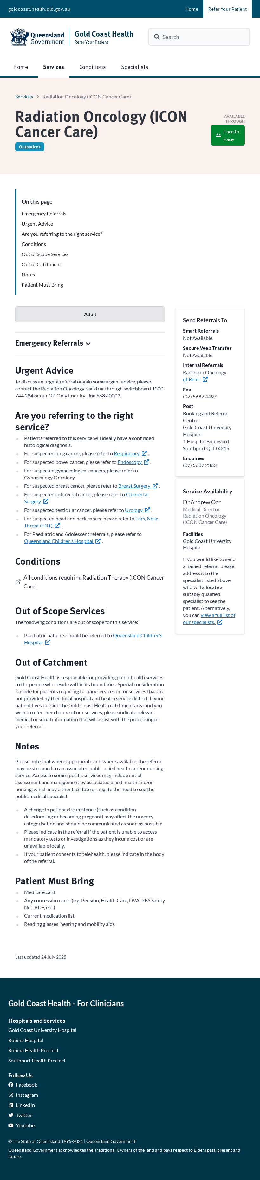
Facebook (26, 1085)
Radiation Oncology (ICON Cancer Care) (86, 96)
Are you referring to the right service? (62, 234)
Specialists (134, 66)
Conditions (92, 66)
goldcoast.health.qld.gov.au (39, 9)
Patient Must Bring (42, 284)
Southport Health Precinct (37, 1060)
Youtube (25, 1125)
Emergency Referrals (44, 213)
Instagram (27, 1095)
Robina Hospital (25, 1040)
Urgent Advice (37, 223)
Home (191, 9)
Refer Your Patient (227, 9)
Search (170, 36)
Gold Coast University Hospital (42, 1030)
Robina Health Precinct (33, 1050)
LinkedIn (25, 1105)
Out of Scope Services (45, 254)
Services (53, 66)
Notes (28, 274)
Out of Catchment (41, 264)
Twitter (24, 1115)
